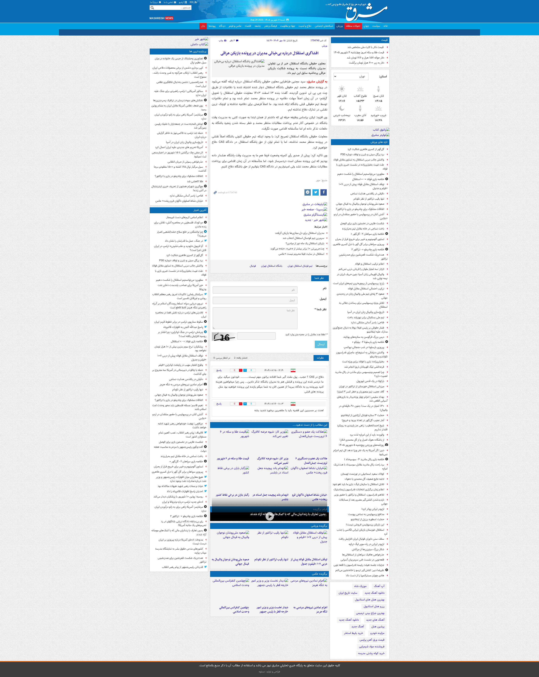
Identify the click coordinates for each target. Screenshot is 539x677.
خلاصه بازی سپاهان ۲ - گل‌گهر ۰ (367, 234)
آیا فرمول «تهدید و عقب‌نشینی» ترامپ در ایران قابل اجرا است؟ (180, 248)
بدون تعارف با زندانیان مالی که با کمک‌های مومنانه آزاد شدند (288, 514)
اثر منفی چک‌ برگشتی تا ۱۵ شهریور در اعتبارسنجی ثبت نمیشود (179, 155)
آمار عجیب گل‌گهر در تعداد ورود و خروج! (363, 420)
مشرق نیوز (358, 10)
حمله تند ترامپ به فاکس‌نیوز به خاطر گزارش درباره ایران (181, 135)
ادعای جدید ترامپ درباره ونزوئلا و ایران (182, 502)
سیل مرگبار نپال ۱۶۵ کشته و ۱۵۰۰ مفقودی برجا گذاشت (180, 169)
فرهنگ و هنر (270, 26)
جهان (366, 26)
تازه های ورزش (379, 142)
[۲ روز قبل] (269, 591)
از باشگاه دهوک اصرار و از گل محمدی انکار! (362, 440)
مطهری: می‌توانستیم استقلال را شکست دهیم (360, 174)
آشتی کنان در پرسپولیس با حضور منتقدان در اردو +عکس (361, 216)
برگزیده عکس (319, 574)
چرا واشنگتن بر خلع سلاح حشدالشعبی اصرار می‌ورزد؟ (181, 234)
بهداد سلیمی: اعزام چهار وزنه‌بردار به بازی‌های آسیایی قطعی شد (362, 399)
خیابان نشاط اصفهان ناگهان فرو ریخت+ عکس (179, 201)
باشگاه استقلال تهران (271, 266)
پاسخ (218, 370)
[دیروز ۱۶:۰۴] (308, 478)
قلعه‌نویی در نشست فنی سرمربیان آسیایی (362, 560)
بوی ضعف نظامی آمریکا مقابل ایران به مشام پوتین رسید (178, 108)
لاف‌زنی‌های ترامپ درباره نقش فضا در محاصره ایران (180, 315)
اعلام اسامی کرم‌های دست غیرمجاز (184, 217)
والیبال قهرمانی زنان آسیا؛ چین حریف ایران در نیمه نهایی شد (362, 276)
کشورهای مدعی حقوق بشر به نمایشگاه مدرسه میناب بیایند (180, 551)
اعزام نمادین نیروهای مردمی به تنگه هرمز (310, 609)
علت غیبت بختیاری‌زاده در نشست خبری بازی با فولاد (362, 167)
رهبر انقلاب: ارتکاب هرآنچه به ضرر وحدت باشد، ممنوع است (179, 75)
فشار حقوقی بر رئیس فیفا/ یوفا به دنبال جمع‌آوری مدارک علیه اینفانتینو (360, 330)
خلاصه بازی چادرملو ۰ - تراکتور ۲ (367, 250)
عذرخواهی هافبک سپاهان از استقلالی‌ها (363, 555)
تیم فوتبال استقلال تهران (300, 266)
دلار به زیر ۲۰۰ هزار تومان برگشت (366, 63)
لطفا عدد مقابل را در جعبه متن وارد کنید (306, 335)
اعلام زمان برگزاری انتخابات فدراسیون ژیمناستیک (359, 490)
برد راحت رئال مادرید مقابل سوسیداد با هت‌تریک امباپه (361, 467)
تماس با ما (168, 2)
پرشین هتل (377, 626)
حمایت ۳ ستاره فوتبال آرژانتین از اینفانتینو (362, 415)
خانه (385, 26)
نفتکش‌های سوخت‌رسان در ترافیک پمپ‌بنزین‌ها (178, 100)
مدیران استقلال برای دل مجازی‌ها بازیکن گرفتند (299, 233)
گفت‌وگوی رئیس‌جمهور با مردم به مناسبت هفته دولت (180, 449)
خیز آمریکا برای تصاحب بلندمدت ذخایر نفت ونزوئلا (182, 287)
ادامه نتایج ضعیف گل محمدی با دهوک (364, 479)
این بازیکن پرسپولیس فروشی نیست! (365, 525)
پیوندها (212, 26)
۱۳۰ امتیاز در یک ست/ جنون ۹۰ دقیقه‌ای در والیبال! (363, 408)
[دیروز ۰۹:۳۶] (230, 478)
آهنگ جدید (357, 626)
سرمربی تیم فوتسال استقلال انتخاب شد (303, 238)
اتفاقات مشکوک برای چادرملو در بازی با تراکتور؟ (360, 209)
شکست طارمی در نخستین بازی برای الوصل (362, 223)
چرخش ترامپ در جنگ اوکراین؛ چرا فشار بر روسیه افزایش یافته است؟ (182, 334)
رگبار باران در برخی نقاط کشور (232, 495)
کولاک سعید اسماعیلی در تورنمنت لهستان (362, 474)
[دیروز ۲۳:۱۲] (308, 543)
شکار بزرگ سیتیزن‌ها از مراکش (368, 549)
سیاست (376, 26)
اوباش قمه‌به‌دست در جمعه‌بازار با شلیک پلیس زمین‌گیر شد (180, 126)
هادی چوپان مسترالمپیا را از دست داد (365, 576)
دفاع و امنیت (305, 26)
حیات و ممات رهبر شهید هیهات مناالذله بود (180, 486)
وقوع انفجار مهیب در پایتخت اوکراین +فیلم (181, 365)
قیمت (384, 40)
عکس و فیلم (235, 26)
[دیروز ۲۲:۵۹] (308, 591)
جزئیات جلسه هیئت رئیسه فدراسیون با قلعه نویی (359, 565)
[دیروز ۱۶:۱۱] (230, 442)
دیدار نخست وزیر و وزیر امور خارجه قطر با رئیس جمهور (272, 609)
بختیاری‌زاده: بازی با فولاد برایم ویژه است (363, 362)
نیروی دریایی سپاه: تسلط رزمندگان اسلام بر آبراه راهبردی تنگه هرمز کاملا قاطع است (179, 306)
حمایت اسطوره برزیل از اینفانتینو (367, 519)
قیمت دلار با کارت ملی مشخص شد (365, 47)
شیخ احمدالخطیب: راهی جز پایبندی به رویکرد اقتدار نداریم (362, 428)
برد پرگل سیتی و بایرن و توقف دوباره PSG (362, 154)
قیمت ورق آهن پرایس (372, 640)
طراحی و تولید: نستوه (269, 672)
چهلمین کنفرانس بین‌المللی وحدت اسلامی (234, 609)
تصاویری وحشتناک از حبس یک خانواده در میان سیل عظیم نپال (180, 61)
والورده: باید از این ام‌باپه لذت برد (367, 435)
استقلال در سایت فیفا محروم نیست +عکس (301, 254)
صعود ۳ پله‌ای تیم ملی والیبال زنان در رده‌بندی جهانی (362, 296)
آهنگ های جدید (375, 620)
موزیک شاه (360, 586)
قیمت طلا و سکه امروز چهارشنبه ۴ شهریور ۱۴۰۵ (359, 52)
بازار (203, 26)
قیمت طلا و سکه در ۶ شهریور (233, 458)
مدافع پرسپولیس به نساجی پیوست (366, 514)
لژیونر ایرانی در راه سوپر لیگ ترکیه (366, 544)
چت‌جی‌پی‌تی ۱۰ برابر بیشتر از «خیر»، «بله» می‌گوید (297, 249)
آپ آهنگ (379, 586)
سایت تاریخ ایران (348, 593)
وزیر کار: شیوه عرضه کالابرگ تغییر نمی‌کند (272, 460)
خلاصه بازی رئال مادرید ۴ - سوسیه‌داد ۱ (364, 459)
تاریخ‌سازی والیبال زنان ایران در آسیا (365, 312)
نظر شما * (320, 309)
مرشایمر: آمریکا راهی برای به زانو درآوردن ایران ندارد (180, 117)
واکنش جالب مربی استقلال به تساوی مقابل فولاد (358, 160)
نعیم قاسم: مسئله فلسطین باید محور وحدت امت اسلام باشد (179, 407)
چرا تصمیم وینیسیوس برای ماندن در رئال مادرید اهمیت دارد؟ (361, 374)
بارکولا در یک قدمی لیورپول (370, 381)
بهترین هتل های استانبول (369, 600)
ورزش (339, 26)
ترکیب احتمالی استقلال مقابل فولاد (366, 289)
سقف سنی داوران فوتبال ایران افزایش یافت (361, 539)
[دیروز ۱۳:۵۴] (269, 478)
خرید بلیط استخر (353, 633)
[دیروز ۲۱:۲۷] (269, 516)
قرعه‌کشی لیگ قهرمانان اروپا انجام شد (364, 367)
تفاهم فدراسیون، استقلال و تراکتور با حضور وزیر (359, 495)
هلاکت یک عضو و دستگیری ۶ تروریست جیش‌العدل (311, 460)
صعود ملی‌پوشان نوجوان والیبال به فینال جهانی (360, 204)
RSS (192, 2)
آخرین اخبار (199, 210)
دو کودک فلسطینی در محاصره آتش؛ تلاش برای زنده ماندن (180, 225)
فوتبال (253, 266)
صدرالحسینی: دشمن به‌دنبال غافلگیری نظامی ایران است (181, 84)
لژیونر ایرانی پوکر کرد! (373, 509)
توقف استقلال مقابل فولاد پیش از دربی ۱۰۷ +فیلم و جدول (363, 186)
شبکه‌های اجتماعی (324, 26)
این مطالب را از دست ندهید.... (310, 425)
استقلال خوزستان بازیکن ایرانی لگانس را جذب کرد (362, 532)
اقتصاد (248, 26)
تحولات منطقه (353, 26)
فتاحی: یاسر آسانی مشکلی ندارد (367, 323)
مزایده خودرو (377, 633)
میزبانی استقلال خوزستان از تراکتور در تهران (361, 386)
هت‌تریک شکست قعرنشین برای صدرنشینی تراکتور (363, 257)
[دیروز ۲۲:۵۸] (269, 543)
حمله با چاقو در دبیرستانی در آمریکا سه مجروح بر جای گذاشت (179, 372)
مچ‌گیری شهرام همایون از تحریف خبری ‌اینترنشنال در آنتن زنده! (178, 188)
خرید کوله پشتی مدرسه (371, 653)
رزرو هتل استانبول (374, 606)
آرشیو (181, 2)
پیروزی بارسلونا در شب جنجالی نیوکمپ (364, 347)
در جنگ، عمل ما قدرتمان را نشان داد (184, 241)
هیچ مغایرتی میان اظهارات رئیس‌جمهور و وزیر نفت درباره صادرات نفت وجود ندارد (181, 479)
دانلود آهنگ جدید (374, 593)
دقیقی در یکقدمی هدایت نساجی (367, 194)
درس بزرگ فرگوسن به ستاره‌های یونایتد (363, 337)
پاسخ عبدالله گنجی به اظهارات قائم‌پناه (183, 327)
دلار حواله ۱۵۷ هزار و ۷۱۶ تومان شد (365, 58)
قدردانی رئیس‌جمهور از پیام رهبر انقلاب (182, 567)
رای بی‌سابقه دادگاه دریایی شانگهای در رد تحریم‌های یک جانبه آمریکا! (183, 523)
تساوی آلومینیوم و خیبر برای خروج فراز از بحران (359, 239)
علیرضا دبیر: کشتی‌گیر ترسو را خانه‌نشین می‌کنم (359, 570)
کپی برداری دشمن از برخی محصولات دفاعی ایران (177, 68)
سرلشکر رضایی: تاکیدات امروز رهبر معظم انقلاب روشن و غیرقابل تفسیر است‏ (179, 296)
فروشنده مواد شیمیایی (371, 646)
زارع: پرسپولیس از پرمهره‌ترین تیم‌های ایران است (358, 283)
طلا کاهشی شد (195, 181)
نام (324, 288)
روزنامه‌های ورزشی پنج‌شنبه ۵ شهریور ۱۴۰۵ (361, 445)
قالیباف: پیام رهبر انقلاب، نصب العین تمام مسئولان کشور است (182, 435)
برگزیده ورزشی (319, 526)
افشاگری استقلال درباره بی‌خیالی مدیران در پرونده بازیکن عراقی (269, 53)
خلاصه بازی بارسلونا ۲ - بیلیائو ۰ (368, 342)
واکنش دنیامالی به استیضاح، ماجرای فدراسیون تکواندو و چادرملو (362, 355)
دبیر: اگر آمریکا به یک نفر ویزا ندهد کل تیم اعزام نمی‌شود (360, 452)
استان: (383, 76)
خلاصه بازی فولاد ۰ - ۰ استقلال (368, 179)
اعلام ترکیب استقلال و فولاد (369, 264)
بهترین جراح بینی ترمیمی (370, 613)
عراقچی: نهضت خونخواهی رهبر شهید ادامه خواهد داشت (182, 426)
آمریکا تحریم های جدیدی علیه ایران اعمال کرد (179, 147)
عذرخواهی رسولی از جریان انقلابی (185, 162)
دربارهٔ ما (154, 2)
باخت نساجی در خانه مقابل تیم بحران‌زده (363, 229)
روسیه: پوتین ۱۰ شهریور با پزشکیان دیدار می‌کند (178, 497)
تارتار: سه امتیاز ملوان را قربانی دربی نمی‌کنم (361, 269)
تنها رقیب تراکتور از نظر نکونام (369, 199)
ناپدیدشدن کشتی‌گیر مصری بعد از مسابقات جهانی (363, 502)
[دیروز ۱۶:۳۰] (269, 442)
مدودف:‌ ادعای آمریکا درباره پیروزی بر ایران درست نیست (182, 542)
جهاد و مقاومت (287, 26)
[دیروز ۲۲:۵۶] (230, 543)
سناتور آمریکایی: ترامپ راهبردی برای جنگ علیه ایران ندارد (180, 93)
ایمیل (323, 299)
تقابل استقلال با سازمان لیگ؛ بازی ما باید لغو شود (358, 484)
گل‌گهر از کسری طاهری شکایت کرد (366, 149)
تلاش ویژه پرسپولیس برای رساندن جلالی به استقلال (363, 305)
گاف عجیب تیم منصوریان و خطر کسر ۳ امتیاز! (360, 392)
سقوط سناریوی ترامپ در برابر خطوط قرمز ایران (178, 322)
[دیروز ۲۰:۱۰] (308, 442)
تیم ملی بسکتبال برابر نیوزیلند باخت (365, 317)
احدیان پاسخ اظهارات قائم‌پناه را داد (185, 491)
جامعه (258, 26)
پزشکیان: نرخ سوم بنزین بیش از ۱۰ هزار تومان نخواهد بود (180, 349)
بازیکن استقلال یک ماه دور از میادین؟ (305, 243)
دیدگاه (222, 26)
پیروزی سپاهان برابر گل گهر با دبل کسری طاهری (358, 244)
